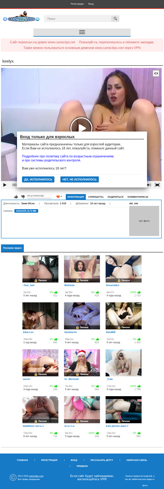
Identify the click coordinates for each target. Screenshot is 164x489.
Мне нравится (16, 197)
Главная (22, 460)
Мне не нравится (22, 197)
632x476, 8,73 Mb (26, 211)
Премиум (82, 466)
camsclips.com (36, 476)
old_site (133, 203)
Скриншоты (95, 197)
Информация (76, 197)
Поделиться (115, 197)
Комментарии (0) (138, 197)
